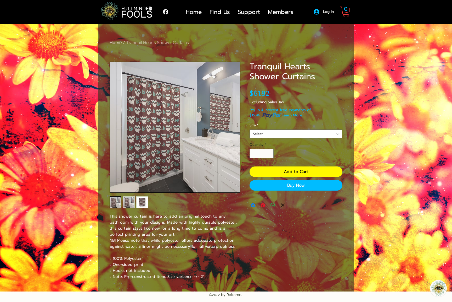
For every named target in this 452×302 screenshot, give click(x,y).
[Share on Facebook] (253, 205)
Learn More (292, 115)
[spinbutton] (262, 153)
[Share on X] (283, 205)
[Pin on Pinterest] (263, 205)
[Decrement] (253, 153)
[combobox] (296, 134)
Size (254, 125)
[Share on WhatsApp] (273, 205)
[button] (346, 12)
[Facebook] (165, 11)
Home (116, 42)
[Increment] (270, 153)
